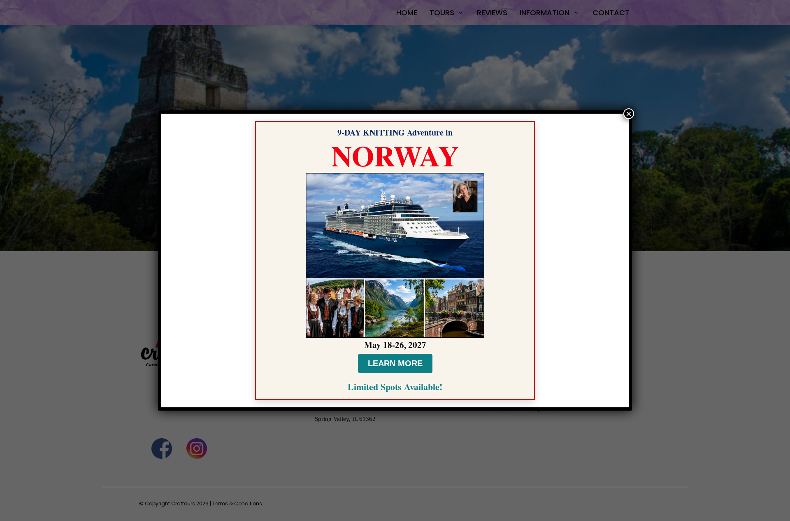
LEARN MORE (395, 363)
